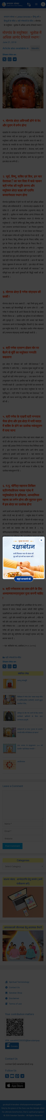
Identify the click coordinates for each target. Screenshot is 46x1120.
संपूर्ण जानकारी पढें (24, 578)
